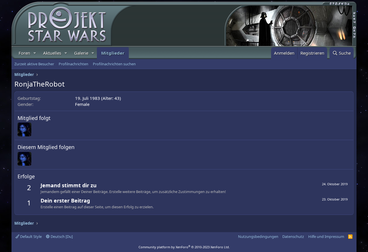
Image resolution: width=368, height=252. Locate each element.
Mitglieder (112, 53)
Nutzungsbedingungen (258, 236)
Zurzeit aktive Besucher (34, 63)
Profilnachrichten (73, 63)
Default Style (30, 236)
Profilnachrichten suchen (114, 63)
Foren (24, 53)
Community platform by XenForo (184, 247)
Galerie (81, 53)
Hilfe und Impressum (326, 236)
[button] (35, 53)
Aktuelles (52, 53)
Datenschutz (293, 236)
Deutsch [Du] (61, 236)
